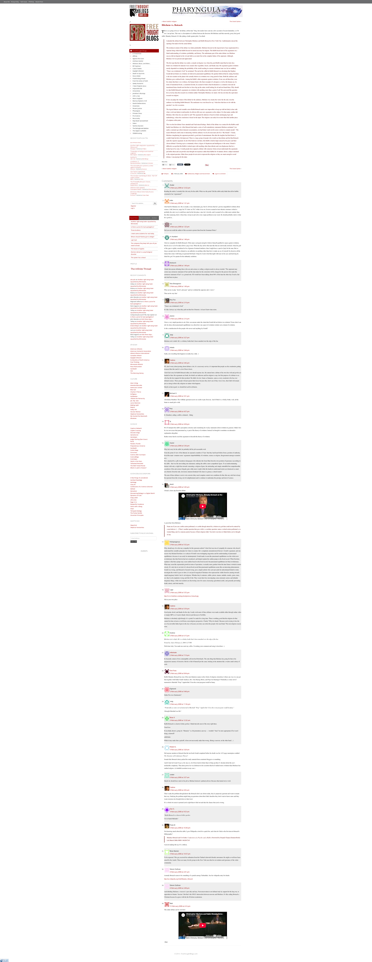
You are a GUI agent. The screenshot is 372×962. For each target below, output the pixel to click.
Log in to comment (220, 174)
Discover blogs (135, 433)
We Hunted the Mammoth (138, 416)
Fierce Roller (137, 76)
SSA (131, 371)
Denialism (133, 491)
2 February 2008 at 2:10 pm (179, 302)
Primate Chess (137, 113)
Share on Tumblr (180, 165)
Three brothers (136, 230)
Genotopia (133, 437)
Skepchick (133, 525)
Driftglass (133, 394)
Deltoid (132, 489)
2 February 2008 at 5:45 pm (179, 487)
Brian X (172, 717)
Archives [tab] (154, 218)
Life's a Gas (136, 96)
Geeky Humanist (138, 83)
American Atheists (136, 349)
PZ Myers (144, 148)
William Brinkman (152, 189)
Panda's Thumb (135, 444)
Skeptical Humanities (137, 414)
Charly (141, 179)
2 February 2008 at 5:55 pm (179, 592)
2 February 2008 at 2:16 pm (179, 319)
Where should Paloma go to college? (142, 237)
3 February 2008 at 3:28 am (179, 750)
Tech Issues (23, 2)
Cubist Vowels (137, 68)
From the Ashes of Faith (140, 81)
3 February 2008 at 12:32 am (180, 720)
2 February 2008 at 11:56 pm (180, 704)
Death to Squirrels (138, 73)
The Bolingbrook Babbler (141, 128)
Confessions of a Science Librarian (141, 487)
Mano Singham (137, 98)
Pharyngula (136, 111)
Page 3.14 (133, 502)
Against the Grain (138, 59)
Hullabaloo (133, 396)
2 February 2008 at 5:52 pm (179, 545)
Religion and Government (202, 174)
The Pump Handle (136, 513)
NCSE (132, 441)
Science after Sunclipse (138, 455)
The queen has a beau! (138, 257)
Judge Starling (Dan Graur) (138, 439)
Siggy (144, 173)
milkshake (173, 652)
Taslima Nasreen (138, 126)
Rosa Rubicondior (136, 366)
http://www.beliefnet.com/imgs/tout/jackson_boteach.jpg (181, 596)
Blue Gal (133, 390)
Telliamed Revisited (136, 463)
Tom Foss (173, 670)
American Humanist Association (140, 351)
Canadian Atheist (136, 355)
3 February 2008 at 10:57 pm (180, 854)
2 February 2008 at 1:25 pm (179, 227)
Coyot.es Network (136, 428)
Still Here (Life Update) (137, 187)
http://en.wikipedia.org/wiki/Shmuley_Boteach (178, 879)
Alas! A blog (134, 383)
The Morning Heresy (137, 373)
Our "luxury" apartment (137, 171)
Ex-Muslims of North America (139, 360)
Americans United (136, 387)
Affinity (135, 56)
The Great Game (235, 21)
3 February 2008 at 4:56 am (179, 790)
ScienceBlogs (134, 457)
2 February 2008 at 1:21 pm (179, 203)
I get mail (134, 240)
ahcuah (132, 279)
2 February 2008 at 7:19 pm (179, 655)
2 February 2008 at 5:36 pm (179, 446)
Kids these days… (147, 319)
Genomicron (134, 435)
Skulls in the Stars (136, 461)
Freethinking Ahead (139, 78)
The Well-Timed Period (137, 466)
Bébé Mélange (145, 159)
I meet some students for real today (142, 233)
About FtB (6, 2)
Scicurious (133, 452)
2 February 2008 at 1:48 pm (179, 239)
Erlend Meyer (134, 326)
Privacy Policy (15, 2)
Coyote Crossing (135, 430)
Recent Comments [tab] (144, 218)
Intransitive (136, 91)
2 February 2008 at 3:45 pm (179, 363)
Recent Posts (39, 2)
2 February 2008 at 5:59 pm (179, 609)
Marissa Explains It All (140, 101)
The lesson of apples (137, 249)
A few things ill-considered (139, 478)
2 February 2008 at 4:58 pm (179, 424)
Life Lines (133, 500)
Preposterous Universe (137, 446)
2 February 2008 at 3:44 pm (179, 350)
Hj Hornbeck (150, 163)
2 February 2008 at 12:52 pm (180, 188)
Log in (133, 208)
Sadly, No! (133, 409)
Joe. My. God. (134, 401)
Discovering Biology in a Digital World (142, 493)
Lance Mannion (135, 403)
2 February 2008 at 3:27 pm (179, 338)
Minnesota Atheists (136, 364)
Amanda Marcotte (136, 385)
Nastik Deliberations (139, 103)
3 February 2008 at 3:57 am (179, 777)
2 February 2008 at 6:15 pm (179, 636)
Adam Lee (147, 185)
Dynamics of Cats (136, 495)
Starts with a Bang (136, 506)
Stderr (135, 123)
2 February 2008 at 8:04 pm (179, 673)
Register (133, 206)
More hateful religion (170, 21)
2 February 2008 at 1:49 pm (179, 266)
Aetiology (133, 482)
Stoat (132, 509)
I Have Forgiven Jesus (139, 86)
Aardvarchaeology (136, 480)
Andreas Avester (138, 61)
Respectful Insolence (137, 504)
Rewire (132, 407)
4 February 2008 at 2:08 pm (179, 888)
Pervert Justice (137, 108)
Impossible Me (137, 88)
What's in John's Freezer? (138, 468)
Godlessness (191, 174)
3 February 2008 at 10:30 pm (180, 828)
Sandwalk (133, 369)
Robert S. (173, 747)
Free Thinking (134, 362)
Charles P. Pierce (135, 392)
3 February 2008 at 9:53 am (179, 812)
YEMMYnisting (137, 133)
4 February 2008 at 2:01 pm (179, 872)
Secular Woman (135, 412)
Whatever (133, 418)
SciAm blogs (134, 450)
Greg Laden (134, 498)
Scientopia (133, 459)
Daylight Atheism (138, 71)
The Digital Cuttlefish (139, 131)
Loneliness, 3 (134, 161)
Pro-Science (136, 116)
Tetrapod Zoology (136, 511)
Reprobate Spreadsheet (140, 121)
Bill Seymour (137, 66)
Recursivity (136, 118)
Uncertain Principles (137, 515)
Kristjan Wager (145, 195)
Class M (132, 484)
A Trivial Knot (137, 53)
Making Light (134, 405)
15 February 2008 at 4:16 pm (180, 906)
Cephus (172, 360)
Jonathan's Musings (139, 93)
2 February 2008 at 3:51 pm (179, 396)
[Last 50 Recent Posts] (135, 142)
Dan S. (172, 809)
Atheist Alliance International (139, 353)
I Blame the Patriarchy (137, 398)
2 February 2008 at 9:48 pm (179, 691)
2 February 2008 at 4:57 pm (179, 411)
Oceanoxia (136, 106)
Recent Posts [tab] (134, 218)
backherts (133, 157)
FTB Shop (31, 2)
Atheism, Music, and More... (142, 63)
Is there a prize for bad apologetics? (142, 227)
